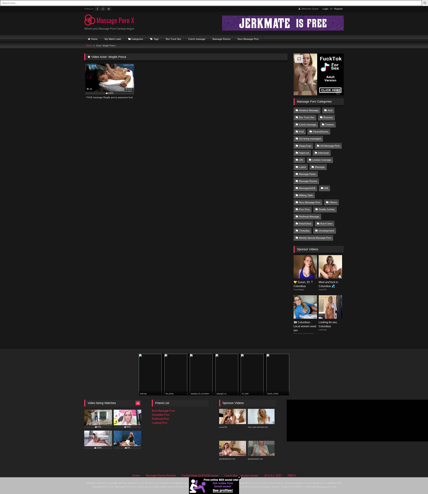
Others (333, 202)
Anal (330, 110)
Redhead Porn (160, 418)
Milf (326, 188)
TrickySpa (304, 230)
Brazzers (328, 117)
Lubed (302, 167)
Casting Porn (159, 422)
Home (94, 39)
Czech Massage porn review (241, 475)
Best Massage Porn (163, 410)
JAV (301, 159)
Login (325, 8)
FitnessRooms (320, 131)
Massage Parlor (307, 174)
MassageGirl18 (307, 188)
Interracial (323, 152)
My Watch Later (113, 39)
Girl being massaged (310, 138)
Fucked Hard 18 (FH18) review (200, 475)
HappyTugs (305, 145)
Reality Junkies (327, 209)
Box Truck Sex (173, 39)
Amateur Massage (308, 110)
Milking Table (306, 195)
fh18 (301, 131)
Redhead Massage (309, 216)
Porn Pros (304, 209)
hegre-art (304, 152)
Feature (329, 124)
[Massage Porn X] (109, 20)
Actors (136, 475)
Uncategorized (326, 230)
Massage (320, 167)
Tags (156, 39)
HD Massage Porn (330, 145)
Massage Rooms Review (161, 475)
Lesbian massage (321, 159)
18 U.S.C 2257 (273, 475)
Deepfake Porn (161, 414)
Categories (137, 39)
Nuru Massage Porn (248, 39)
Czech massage (196, 39)
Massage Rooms (221, 39)
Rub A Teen (326, 223)
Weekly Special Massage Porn (315, 237)
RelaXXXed (305, 223)
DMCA (292, 475)
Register (338, 8)
